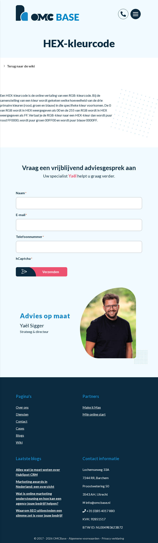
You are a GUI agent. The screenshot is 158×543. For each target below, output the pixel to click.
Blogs (20, 435)
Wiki (19, 442)
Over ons (22, 407)
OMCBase (59, 538)
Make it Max (91, 407)
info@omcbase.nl (96, 502)
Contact (21, 421)
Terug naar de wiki (21, 66)
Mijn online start (94, 414)
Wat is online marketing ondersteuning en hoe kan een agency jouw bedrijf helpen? (38, 498)
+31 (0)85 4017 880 (100, 511)
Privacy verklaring (113, 538)
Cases (20, 428)
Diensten (22, 414)
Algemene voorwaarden (84, 538)
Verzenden (50, 272)
